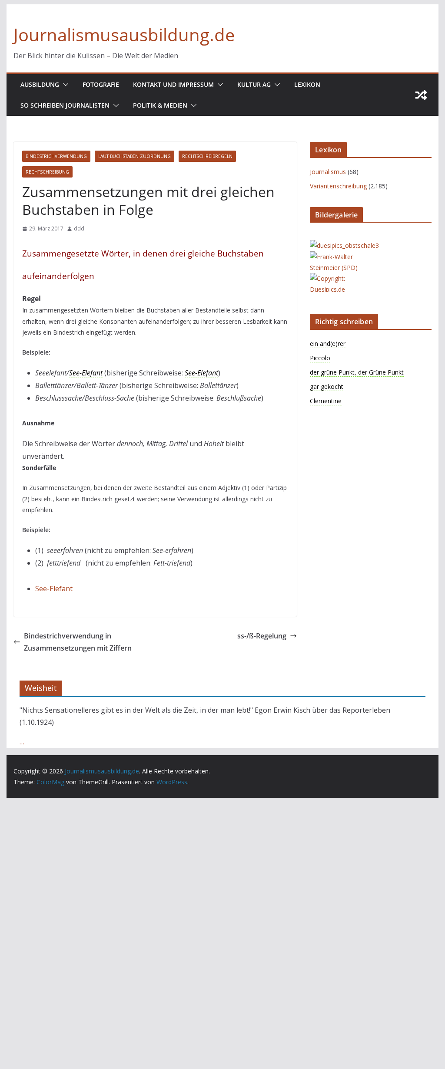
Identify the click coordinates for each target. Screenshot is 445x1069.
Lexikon (307, 84)
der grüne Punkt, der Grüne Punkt (357, 372)
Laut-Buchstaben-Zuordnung (134, 156)
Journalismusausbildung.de (124, 34)
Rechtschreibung (47, 172)
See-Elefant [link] (86, 373)
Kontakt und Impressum (173, 84)
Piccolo (320, 358)
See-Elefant (54, 588)
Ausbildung (39, 84)
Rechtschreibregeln (207, 156)
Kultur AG (254, 84)
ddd (79, 228)
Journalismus (328, 172)
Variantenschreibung (338, 186)
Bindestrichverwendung (56, 156)
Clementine (326, 401)
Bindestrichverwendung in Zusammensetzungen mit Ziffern (78, 642)
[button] (64, 85)
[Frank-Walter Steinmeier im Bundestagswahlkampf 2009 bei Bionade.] (344, 257)
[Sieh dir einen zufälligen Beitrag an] (421, 95)
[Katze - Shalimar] (344, 278)
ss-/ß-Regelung (261, 636)
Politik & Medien (160, 105)
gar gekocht (326, 386)
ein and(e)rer (327, 343)
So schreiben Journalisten (65, 105)
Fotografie (101, 84)
